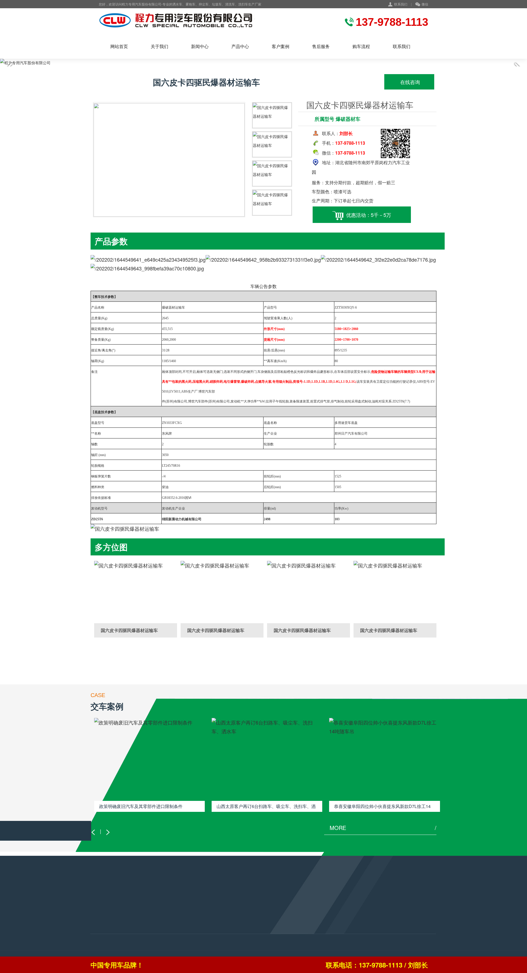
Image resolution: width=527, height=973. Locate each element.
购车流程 (361, 46)
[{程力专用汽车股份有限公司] (190, 21)
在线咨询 (409, 81)
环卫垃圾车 (100, 934)
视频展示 (157, 927)
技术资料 (157, 919)
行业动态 (157, 912)
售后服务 (321, 46)
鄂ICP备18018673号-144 (246, 946)
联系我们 (400, 4)
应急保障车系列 (104, 919)
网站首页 (119, 46)
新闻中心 (200, 46)
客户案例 (280, 46)
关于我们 (159, 46)
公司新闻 (157, 941)
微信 (425, 4)
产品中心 (240, 46)
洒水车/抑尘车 (103, 912)
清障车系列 (100, 927)
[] (135, 592)
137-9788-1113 (234, 922)
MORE (383, 828)
